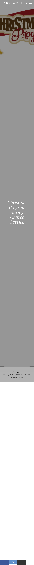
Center (14, 3)
